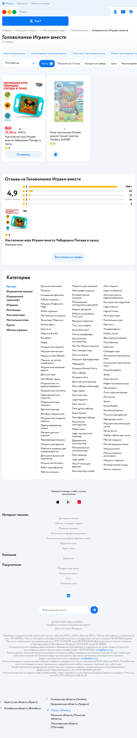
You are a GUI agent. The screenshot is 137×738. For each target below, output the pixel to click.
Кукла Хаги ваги (80, 330)
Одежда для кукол (113, 419)
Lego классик (110, 306)
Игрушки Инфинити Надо (52, 305)
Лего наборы (79, 372)
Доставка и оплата (68, 518)
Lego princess (110, 311)
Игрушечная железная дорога (53, 369)
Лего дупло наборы (82, 408)
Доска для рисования (115, 338)
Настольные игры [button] (17, 320)
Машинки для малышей (84, 286)
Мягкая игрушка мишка (115, 444)
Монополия (109, 388)
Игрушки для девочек (52, 444)
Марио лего (78, 429)
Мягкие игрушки (112, 439)
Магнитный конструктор (79, 423)
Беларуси (77, 628)
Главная (6, 30)
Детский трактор (50, 409)
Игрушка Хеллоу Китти (84, 368)
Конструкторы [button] (15, 315)
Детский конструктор (84, 381)
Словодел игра (111, 351)
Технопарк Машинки (52, 320)
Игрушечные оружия (52, 347)
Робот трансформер (52, 467)
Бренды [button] (11, 286)
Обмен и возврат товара (68, 523)
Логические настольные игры (116, 357)
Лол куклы (109, 397)
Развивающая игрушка (53, 439)
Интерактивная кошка (115, 464)
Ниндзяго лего (80, 377)
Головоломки (79, 30)
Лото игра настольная (115, 392)
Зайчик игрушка (112, 469)
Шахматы (108, 347)
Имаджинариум (112, 329)
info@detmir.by (104, 649)
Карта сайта (68, 548)
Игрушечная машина (52, 351)
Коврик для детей (81, 309)
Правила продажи (68, 528)
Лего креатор (79, 455)
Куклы (106, 401)
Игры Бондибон (112, 370)
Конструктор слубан (83, 471)
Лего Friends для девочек (81, 465)
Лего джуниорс (111, 315)
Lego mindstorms (112, 290)
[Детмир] (9, 12)
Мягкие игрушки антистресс (112, 454)
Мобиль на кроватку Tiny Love (83, 315)
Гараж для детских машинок (50, 396)
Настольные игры (54, 30)
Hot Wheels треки (50, 379)
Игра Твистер (110, 342)
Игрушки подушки (113, 460)
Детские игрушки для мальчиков (52, 457)
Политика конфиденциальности (68, 533)
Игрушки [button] (12, 305)
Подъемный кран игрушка (50, 403)
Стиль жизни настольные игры (117, 364)
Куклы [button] (10, 325)
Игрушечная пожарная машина (53, 420)
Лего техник (79, 404)
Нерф (44, 342)
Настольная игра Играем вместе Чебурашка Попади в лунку (52, 240)
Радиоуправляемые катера (51, 427)
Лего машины (110, 286)
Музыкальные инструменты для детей (85, 303)
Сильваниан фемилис (52, 295)
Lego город (78, 390)
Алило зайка (47, 324)
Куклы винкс (110, 430)
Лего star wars (79, 395)
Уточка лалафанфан (82, 334)
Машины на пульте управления (51, 361)
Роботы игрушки (50, 472)
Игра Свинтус (111, 379)
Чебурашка (78, 363)
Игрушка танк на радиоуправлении (50, 385)
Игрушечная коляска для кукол (116, 425)
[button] (35, 21)
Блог (68, 578)
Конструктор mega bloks (116, 302)
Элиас (106, 374)
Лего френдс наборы (83, 417)
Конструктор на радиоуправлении (113, 296)
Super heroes (79, 413)
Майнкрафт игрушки (83, 290)
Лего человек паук (82, 350)
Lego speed (78, 459)
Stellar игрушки (49, 311)
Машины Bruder (49, 333)
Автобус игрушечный (52, 414)
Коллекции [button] (13, 310)
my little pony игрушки (53, 315)
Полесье (45, 290)
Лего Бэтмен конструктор (79, 340)
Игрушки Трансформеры (85, 359)
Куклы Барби (110, 405)
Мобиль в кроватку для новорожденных (53, 450)
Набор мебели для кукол (117, 435)
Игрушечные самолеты (53, 390)
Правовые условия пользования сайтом (68, 624)
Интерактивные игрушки (81, 296)
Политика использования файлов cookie (68, 538)
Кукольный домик (113, 410)
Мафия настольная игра (116, 383)
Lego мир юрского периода (82, 435)
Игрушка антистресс (52, 463)
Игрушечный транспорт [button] (14, 298)
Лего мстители (80, 355)
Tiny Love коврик (81, 325)
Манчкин (108, 324)
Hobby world (110, 333)
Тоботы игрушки (50, 299)
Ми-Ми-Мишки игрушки (85, 346)
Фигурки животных (82, 321)
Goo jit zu (46, 329)
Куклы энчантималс (51, 286)
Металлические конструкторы (80, 449)
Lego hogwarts (80, 399)
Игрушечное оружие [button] (19, 291)
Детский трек (48, 374)
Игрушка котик (111, 448)
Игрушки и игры (25, 30)
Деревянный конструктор (79, 442)
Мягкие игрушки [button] (16, 330)
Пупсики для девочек (115, 414)
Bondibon (46, 338)
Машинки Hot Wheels (53, 355)
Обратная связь (68, 543)
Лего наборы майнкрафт (85, 386)
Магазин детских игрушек (50, 434)
